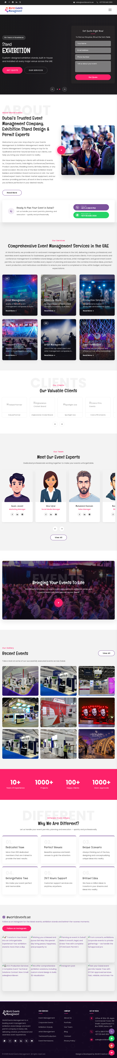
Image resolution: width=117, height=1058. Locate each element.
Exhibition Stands (46, 1027)
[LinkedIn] (16, 2)
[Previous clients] (55, 424)
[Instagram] (13, 2)
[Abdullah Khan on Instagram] (28, 514)
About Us (68, 1018)
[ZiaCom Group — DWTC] (96, 681)
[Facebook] (9, 2)
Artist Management (47, 1031)
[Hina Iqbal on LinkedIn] (90, 514)
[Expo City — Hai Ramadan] (96, 744)
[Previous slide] (52, 89)
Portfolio (67, 1022)
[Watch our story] (61, 150)
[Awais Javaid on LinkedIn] (56, 514)
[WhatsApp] (5, 2)
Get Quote (12, 72)
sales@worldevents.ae (85, 2)
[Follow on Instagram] (111, 1045)
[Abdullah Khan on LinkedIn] (23, 514)
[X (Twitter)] (20, 2)
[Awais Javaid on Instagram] (61, 514)
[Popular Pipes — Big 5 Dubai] (58, 712)
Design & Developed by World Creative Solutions (95, 1054)
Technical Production (47, 1036)
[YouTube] (32, 1041)
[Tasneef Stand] (20, 744)
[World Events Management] (14, 10)
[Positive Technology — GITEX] (20, 712)
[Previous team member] (55, 528)
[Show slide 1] (57, 89)
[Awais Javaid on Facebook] (51, 514)
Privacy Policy (69, 1041)
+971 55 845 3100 (105, 2)
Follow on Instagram (17, 928)
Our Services (36, 72)
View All (58, 537)
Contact (67, 1036)
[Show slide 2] (59, 89)
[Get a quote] (111, 1052)
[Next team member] (61, 528)
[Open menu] (110, 9)
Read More (12, 193)
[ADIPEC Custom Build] (58, 744)
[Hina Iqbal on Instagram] (95, 514)
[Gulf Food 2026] (20, 681)
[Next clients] (61, 424)
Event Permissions (46, 1041)
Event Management (47, 1018)
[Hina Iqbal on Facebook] (85, 514)
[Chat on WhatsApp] (111, 1038)
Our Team (68, 1027)
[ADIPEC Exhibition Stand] (58, 681)
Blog (66, 1031)
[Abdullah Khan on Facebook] (18, 514)
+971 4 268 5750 (101, 1031)
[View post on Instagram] (72, 977)
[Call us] (111, 1031)
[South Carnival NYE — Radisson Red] (96, 712)
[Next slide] (64, 89)
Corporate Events (46, 1022)
